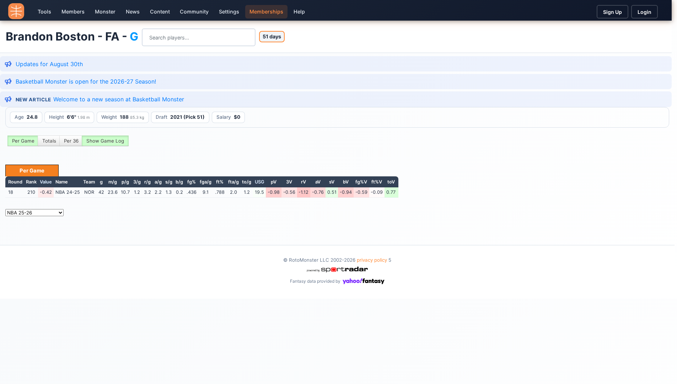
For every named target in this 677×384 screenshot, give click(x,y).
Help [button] (299, 12)
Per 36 (71, 141)
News (133, 12)
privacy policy (372, 260)
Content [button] (160, 12)
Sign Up (612, 12)
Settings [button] (229, 12)
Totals (49, 141)
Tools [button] (44, 12)
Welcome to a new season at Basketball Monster (118, 99)
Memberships (266, 12)
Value (46, 182)
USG (259, 182)
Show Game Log (105, 141)
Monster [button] (105, 12)
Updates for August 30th (49, 64)
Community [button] (194, 12)
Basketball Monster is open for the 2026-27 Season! (86, 81)
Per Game (23, 141)
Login (644, 12)
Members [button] (73, 12)
